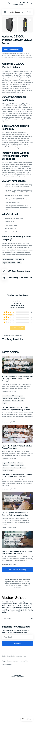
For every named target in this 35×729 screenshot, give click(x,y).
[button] (5, 12)
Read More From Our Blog (17, 570)
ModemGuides (11, 656)
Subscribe (17, 643)
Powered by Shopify (21, 656)
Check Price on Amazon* (12, 49)
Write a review (17, 328)
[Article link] (17, 374)
